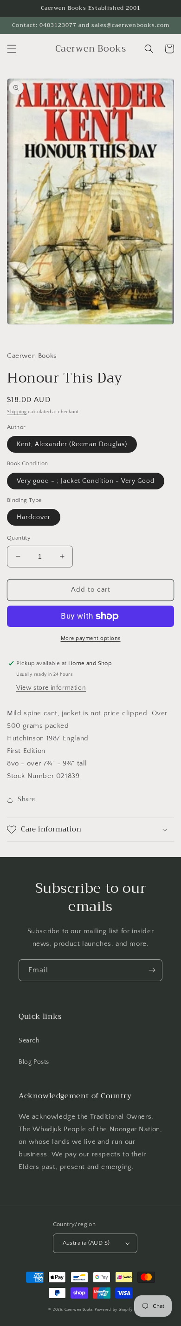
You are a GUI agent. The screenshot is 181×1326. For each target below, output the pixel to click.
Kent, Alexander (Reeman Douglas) (72, 444)
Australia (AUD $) (86, 1243)
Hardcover (34, 517)
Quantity (19, 537)
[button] (11, 49)
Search (29, 1040)
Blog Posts (34, 1062)
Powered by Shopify (114, 1309)
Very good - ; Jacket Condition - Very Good (86, 481)
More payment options (91, 638)
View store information (51, 688)
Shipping (17, 412)
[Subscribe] (152, 970)
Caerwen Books (79, 1309)
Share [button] (26, 799)
